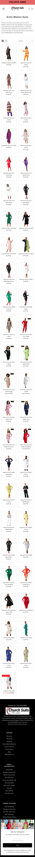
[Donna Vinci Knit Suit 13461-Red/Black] (26, 435)
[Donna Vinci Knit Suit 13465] (9, 353)
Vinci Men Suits (9, 777)
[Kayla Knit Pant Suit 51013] (26, 53)
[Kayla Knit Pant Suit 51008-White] (9, 518)
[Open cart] (32, 9)
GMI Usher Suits (9, 814)
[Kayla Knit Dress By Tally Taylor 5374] (9, 601)
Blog (9, 752)
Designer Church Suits (9, 772)
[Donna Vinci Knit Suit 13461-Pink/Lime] (9, 435)
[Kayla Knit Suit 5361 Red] (26, 601)
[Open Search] (29, 9)
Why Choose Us (9, 754)
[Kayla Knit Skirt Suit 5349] (26, 244)
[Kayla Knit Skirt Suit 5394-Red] (9, 164)
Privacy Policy (9, 749)
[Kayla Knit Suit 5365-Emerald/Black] (9, 573)
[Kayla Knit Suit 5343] (26, 628)
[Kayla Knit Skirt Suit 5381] (9, 219)
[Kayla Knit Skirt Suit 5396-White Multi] (26, 81)
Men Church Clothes (9, 785)
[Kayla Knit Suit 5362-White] (26, 463)
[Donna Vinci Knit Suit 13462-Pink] (9, 408)
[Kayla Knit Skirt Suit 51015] (26, 108)
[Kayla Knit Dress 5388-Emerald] (9, 297)
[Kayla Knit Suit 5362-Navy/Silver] (9, 463)
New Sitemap (9, 790)
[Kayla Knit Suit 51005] (26, 546)
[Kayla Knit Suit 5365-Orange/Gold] (26, 573)
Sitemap (9, 788)
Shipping (9, 741)
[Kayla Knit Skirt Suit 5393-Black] (26, 191)
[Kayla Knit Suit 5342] (9, 628)
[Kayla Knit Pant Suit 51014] (9, 108)
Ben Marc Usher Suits (9, 812)
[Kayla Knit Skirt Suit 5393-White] (9, 191)
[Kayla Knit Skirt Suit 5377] (9, 244)
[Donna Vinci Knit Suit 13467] (9, 325)
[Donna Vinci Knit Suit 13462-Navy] (26, 408)
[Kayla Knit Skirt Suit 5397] (9, 136)
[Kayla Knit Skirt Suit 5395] (9, 53)
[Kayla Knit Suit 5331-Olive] (26, 654)
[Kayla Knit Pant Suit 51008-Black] (26, 490)
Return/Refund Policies (9, 744)
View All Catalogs (9, 806)
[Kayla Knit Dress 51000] (26, 270)
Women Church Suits (9, 775)
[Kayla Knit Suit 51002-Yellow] (26, 518)
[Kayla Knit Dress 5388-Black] (26, 297)
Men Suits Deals (9, 783)
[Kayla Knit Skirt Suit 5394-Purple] (26, 164)
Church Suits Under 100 (9, 780)
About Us (9, 736)
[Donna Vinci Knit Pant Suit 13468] (26, 325)
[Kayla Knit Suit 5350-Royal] (9, 654)
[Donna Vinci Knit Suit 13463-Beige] (9, 380)
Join (17, 845)
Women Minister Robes (9, 817)
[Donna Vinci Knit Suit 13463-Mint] (26, 353)
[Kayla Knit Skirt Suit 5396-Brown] (9, 81)
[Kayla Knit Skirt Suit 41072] (26, 136)
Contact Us (9, 739)
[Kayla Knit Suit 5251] (9, 681)
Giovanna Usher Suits (9, 809)
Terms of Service (9, 746)
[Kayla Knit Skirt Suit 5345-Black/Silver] (9, 270)
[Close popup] (32, 821)
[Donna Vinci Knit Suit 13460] (26, 380)
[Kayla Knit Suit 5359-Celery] (9, 490)
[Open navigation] (5, 9)
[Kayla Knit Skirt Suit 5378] (26, 219)
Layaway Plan (9, 769)
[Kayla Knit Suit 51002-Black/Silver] (9, 546)
